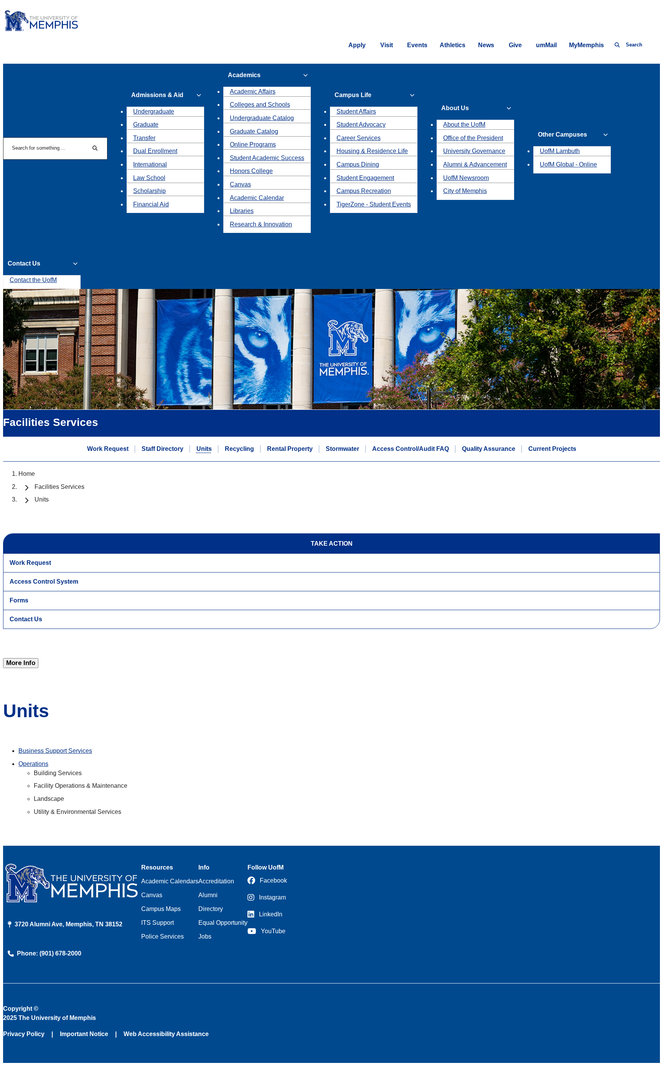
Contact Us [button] (24, 263)
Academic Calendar (257, 198)
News (486, 45)
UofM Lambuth (560, 151)
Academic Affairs (252, 91)
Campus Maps (161, 909)
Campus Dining (357, 164)
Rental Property (290, 449)
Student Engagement (365, 178)
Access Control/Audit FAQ (410, 449)
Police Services (162, 936)
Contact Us (26, 619)
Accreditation (216, 881)
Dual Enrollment (155, 151)
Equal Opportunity (222, 922)
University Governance (474, 151)
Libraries (242, 211)
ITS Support (157, 922)
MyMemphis (586, 45)
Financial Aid (151, 204)
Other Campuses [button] (562, 134)
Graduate (145, 124)
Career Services (358, 138)
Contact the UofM (33, 280)
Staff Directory (162, 449)
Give (515, 45)
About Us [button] (455, 108)
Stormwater (342, 449)
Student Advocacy (361, 124)
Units (204, 449)
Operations (33, 764)
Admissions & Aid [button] (157, 95)
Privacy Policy (24, 1034)
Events (417, 45)
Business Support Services (55, 751)
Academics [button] (244, 75)
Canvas (240, 184)
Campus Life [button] (353, 95)
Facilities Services (59, 486)
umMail (546, 45)
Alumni (208, 895)
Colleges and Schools (260, 104)
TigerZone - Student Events (373, 204)
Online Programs (253, 144)
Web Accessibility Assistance (166, 1034)
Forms (19, 600)
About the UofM (464, 124)
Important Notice (84, 1034)
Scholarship (149, 191)
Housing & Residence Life (372, 151)
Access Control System (44, 581)
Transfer (144, 138)
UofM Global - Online (568, 164)
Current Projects (552, 449)
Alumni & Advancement (475, 164)
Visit (386, 45)
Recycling (239, 449)
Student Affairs (356, 111)
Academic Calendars (169, 881)
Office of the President (473, 138)
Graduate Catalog (254, 131)
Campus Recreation (363, 191)
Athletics (452, 45)
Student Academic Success (267, 158)
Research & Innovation (261, 224)
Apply (357, 45)
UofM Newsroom (466, 178)
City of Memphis (465, 191)
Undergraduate (153, 111)
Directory (210, 909)
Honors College (251, 171)
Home (26, 473)
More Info (20, 663)
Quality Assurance (488, 449)
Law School (149, 178)
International (150, 164)
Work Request (108, 449)
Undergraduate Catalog (262, 118)
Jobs (204, 936)
